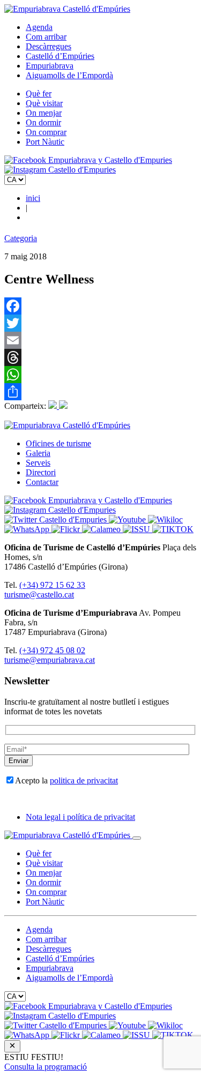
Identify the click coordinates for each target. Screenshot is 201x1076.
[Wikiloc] (165, 519)
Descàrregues (48, 46)
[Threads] (100, 357)
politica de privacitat (84, 780)
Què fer (38, 93)
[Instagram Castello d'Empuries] (60, 169)
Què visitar (44, 103)
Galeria (38, 453)
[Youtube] (128, 519)
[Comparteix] (100, 391)
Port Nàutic (45, 141)
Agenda (39, 27)
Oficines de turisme (58, 443)
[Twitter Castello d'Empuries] (56, 519)
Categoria (20, 238)
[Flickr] (66, 529)
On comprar (46, 132)
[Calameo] (102, 529)
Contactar (42, 482)
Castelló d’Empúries (60, 56)
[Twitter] (100, 323)
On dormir (43, 122)
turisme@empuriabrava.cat (49, 659)
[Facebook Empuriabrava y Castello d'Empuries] (88, 160)
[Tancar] (136, 838)
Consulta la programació (45, 1066)
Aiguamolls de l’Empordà (69, 75)
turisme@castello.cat (39, 594)
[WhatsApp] (100, 374)
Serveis (38, 462)
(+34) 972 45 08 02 (52, 650)
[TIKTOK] (172, 529)
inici (33, 198)
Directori (41, 472)
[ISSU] (137, 529)
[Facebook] (100, 306)
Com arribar (46, 36)
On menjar (44, 112)
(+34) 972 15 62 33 (52, 584)
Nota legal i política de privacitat (80, 816)
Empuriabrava (49, 65)
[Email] (100, 340)
